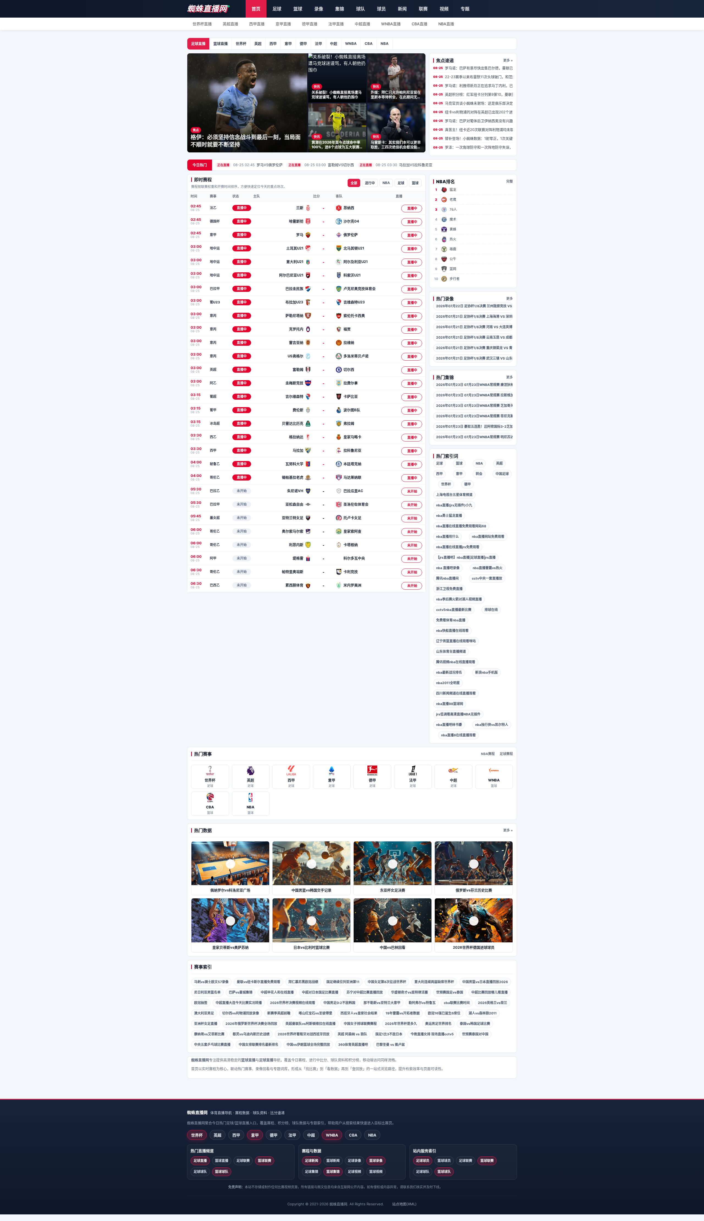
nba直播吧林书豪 (449, 725)
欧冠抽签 (200, 1003)
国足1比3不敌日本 (388, 1034)
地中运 (215, 248)
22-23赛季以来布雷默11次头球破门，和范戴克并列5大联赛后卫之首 (473, 77)
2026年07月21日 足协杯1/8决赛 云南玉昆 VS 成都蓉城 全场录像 (474, 337)
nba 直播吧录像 (448, 568)
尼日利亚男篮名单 (207, 992)
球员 (381, 9)
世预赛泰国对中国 (475, 1034)
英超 (258, 43)
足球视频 (354, 1172)
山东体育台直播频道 (451, 651)
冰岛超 (215, 423)
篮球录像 (376, 1161)
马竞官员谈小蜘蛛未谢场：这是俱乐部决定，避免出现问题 (473, 103)
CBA (369, 43)
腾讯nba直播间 (447, 578)
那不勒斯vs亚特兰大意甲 (382, 1003)
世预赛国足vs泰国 (449, 992)
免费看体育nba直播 (450, 620)
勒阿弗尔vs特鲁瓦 (422, 1003)
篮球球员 (444, 1161)
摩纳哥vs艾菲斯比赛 (209, 1034)
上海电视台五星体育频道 (454, 495)
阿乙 (213, 383)
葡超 (213, 396)
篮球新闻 (333, 1161)
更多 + (508, 60)
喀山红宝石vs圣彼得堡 (315, 1013)
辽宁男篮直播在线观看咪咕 (456, 641)
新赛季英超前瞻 (278, 1013)
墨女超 (215, 518)
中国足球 (502, 474)
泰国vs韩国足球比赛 (475, 1024)
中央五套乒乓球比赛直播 (212, 1044)
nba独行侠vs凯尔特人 (491, 725)
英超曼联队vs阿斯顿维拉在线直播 (310, 1024)
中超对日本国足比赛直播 (320, 992)
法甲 (318, 43)
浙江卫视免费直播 (449, 589)
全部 (354, 183)
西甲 (273, 43)
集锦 (339, 9)
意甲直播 (283, 23)
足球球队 (200, 1172)
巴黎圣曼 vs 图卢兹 (390, 1044)
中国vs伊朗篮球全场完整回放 (308, 1044)
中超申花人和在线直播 (277, 992)
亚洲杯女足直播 (205, 1024)
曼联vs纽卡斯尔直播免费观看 (258, 982)
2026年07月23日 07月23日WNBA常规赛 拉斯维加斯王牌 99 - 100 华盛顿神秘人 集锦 (474, 395)
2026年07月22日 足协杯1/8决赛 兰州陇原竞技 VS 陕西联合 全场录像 (474, 306)
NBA (385, 43)
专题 (465, 9)
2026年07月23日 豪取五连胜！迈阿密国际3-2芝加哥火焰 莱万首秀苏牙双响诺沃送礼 (474, 426)
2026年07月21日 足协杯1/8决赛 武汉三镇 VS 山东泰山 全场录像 (474, 358)
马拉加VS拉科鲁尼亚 (396, 165)
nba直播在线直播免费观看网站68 (461, 526)
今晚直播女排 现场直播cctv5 (432, 1034)
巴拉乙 (215, 491)
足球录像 (354, 1161)
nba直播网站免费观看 (488, 536)
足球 (277, 9)
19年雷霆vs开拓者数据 (403, 1013)
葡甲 (213, 410)
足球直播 (198, 43)
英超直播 (230, 23)
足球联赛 (243, 1161)
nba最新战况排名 (449, 672)
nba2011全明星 (448, 683)
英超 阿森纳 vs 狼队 (352, 1034)
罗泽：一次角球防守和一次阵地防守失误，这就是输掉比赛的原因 (473, 147)
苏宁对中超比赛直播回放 (364, 992)
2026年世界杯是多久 (401, 1024)
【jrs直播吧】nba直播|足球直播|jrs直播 (466, 557)
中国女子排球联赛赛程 (360, 1024)
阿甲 (213, 558)
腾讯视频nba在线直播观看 (455, 662)
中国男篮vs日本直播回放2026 (485, 982)
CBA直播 (419, 23)
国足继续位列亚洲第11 (342, 982)
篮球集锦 (333, 1172)
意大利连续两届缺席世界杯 (434, 982)
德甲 (303, 43)
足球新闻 (311, 1161)
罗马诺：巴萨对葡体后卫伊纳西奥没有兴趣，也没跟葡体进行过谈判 (473, 121)
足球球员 (422, 1161)
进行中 (370, 183)
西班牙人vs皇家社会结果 (358, 1013)
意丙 (213, 316)
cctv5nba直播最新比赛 (453, 610)
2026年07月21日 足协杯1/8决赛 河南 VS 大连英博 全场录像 (474, 327)
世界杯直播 (202, 23)
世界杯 (241, 43)
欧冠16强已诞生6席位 (444, 1013)
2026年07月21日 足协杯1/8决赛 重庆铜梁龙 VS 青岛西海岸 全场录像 (474, 348)
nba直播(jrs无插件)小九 (454, 505)
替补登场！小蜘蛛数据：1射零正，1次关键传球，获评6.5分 (473, 138)
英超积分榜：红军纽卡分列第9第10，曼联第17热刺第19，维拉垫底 (473, 94)
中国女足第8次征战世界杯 (387, 982)
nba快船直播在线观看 (452, 631)
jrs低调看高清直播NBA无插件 (458, 714)
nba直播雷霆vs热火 (487, 568)
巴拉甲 (215, 289)
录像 (318, 9)
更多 (509, 299)
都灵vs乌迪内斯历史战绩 (251, 1034)
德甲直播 (309, 23)
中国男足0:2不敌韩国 (339, 1003)
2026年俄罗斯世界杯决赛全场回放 (251, 1024)
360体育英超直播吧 (353, 1044)
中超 (333, 43)
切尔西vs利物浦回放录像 (240, 1013)
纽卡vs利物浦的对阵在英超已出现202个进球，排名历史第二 (473, 112)
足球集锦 (311, 1172)
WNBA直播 (391, 23)
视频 (444, 9)
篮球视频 (376, 1172)
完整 (509, 181)
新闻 (402, 9)
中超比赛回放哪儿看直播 (489, 992)
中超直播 (362, 23)
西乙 (213, 437)
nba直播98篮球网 (449, 704)
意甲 (288, 43)
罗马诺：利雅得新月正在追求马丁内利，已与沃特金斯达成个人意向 (473, 85)
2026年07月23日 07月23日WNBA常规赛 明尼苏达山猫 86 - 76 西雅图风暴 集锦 (474, 437)
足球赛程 (506, 754)
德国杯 (215, 221)
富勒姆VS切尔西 (321, 165)
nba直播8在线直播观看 (458, 735)
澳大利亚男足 (204, 1013)
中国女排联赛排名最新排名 (258, 1044)
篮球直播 (220, 43)
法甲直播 (336, 23)
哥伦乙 (215, 477)
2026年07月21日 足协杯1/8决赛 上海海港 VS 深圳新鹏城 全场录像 (474, 316)
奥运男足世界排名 (438, 1024)
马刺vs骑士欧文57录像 (211, 982)
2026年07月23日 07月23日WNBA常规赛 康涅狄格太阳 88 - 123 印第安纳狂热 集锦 (474, 385)
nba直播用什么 (447, 536)
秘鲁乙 (215, 464)
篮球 (297, 9)
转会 (479, 474)
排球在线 (491, 610)
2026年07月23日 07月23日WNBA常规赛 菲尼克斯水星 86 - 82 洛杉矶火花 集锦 (474, 416)
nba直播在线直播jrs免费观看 (457, 547)
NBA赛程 (488, 754)
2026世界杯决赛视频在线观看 (292, 1003)
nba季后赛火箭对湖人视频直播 (459, 599)
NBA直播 (446, 23)
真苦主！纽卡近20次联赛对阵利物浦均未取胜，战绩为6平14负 (473, 129)
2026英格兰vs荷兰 (492, 1003)
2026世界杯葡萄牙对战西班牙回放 (303, 1034)
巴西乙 (215, 585)
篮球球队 (221, 1172)
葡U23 (215, 302)
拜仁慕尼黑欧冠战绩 (303, 982)
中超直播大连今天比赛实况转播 (239, 1003)
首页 (256, 9)
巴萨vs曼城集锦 (240, 992)
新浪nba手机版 (486, 672)
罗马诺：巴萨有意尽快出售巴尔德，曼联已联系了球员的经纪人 (473, 68)
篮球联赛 (264, 1161)
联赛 (423, 9)
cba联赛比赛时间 (457, 1003)
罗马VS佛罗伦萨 (250, 165)
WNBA (351, 43)
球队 (360, 9)
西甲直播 (257, 23)
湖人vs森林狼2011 (483, 1013)
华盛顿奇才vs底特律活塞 (409, 992)
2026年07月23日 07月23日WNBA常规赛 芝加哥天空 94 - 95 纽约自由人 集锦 (474, 406)
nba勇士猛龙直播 (449, 516)
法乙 (213, 208)
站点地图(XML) (404, 1204)
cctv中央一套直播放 (487, 578)
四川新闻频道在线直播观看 (456, 693)
